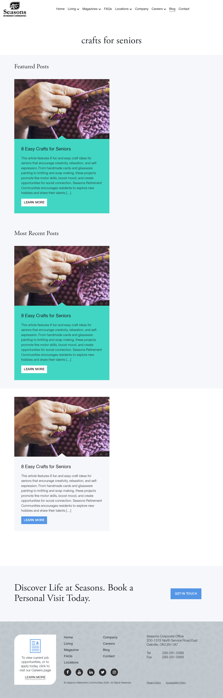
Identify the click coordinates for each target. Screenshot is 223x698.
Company (141, 9)
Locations (122, 9)
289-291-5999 (173, 653)
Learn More (34, 202)
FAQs (108, 9)
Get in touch (186, 593)
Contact (184, 9)
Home (60, 9)
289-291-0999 (173, 657)
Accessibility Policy (176, 683)
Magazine (71, 650)
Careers (158, 9)
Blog (172, 9)
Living (72, 9)
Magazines (90, 9)
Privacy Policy (154, 683)
